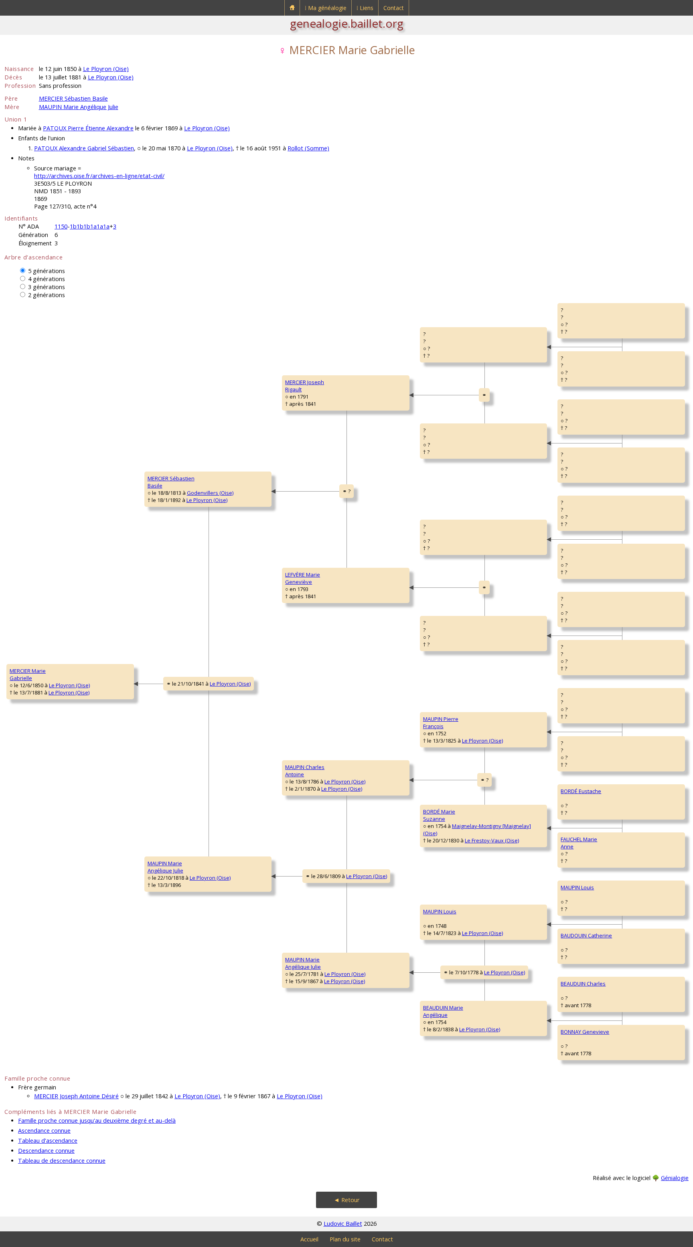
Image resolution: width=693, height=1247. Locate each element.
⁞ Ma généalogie (325, 8)
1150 (61, 226)
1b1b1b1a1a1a (89, 226)
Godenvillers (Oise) (210, 492)
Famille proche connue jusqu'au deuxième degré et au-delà (97, 1120)
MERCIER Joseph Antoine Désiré (76, 1096)
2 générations (46, 295)
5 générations (46, 271)
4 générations (46, 279)
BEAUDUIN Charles (583, 983)
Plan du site (345, 1239)
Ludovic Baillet (343, 1223)
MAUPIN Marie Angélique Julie (78, 107)
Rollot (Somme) (308, 148)
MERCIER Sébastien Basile (73, 98)
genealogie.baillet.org (346, 23)
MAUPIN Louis (439, 911)
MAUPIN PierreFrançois (440, 722)
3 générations (46, 287)
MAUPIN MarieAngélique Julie (165, 867)
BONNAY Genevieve (585, 1031)
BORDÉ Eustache (581, 791)
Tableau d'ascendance (47, 1140)
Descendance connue (46, 1150)
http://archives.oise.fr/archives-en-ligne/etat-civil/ (99, 176)
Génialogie (675, 1178)
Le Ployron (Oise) (106, 69)
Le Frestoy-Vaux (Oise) (492, 840)
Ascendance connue (44, 1130)
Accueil (309, 1239)
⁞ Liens (365, 8)
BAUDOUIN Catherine (586, 935)
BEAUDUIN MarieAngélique (443, 1011)
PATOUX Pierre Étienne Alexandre (88, 128)
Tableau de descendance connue (61, 1160)
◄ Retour (347, 1200)
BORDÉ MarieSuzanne (439, 815)
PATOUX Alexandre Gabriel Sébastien (84, 148)
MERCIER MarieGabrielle (28, 674)
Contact (393, 8)
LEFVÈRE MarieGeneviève (302, 578)
